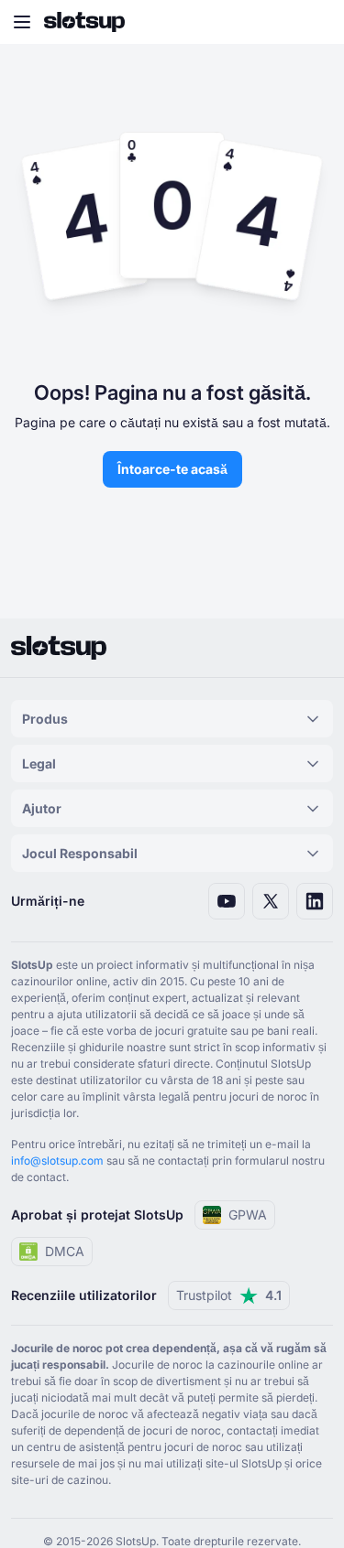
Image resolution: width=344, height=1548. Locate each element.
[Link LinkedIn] (314, 901)
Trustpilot (229, 1295)
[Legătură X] (270, 901)
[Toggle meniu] (22, 21)
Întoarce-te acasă (172, 469)
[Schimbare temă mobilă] (313, 22)
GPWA (247, 1214)
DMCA (64, 1251)
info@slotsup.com (57, 1160)
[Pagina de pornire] (84, 22)
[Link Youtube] (226, 901)
